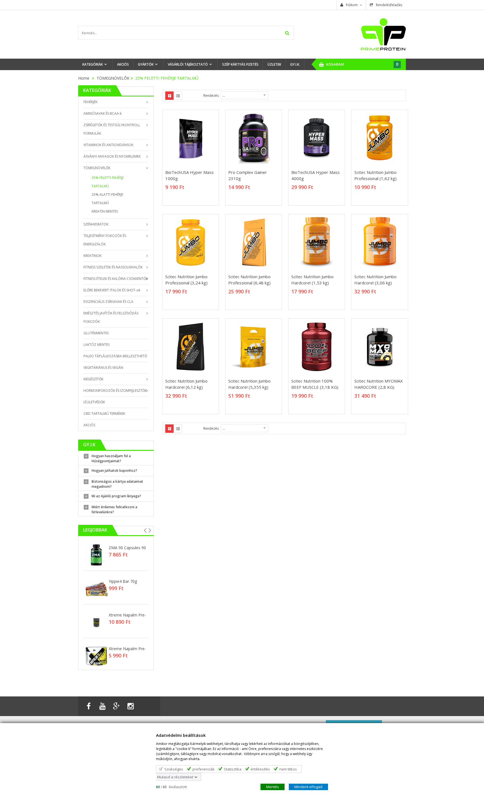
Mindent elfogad (308, 786)
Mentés (272, 786)
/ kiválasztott (171, 786)
